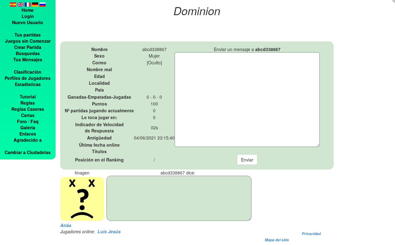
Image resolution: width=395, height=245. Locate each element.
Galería (27, 127)
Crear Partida (27, 47)
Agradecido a (28, 140)
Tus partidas (28, 35)
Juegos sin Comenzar (28, 41)
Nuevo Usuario (27, 22)
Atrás (65, 225)
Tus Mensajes (27, 59)
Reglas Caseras (27, 109)
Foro (22, 121)
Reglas (27, 103)
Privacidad (311, 233)
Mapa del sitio (277, 240)
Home (28, 10)
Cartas (28, 115)
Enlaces (27, 134)
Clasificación (27, 72)
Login (28, 16)
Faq (35, 121)
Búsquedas (28, 53)
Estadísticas (28, 84)
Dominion (196, 10)
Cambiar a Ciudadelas (28, 152)
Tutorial (28, 96)
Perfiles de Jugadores (28, 78)
